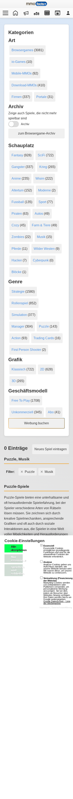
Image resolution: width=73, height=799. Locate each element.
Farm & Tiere (41, 225)
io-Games (19, 61)
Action (16, 338)
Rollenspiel (20, 303)
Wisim (39, 178)
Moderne (44, 190)
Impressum (45, 607)
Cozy (15, 225)
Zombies (18, 237)
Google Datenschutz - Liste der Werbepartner (56, 602)
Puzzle (44, 326)
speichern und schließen (17, 570)
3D (14, 381)
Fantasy (17, 155)
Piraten (17, 213)
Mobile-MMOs (22, 73)
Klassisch (19, 369)
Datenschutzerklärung (62, 607)
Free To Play (21, 400)
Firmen (17, 97)
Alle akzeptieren (17, 548)
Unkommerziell (22, 412)
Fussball (18, 202)
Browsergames (22, 50)
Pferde (16, 248)
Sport (42, 202)
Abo (51, 412)
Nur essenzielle (17, 558)
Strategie (18, 291)
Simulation (19, 315)
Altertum (18, 190)
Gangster (18, 167)
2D (42, 369)
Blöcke (16, 272)
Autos (39, 213)
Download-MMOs (24, 85)
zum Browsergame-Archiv (36, 133)
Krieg (43, 167)
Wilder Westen (44, 248)
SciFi (41, 155)
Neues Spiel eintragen (50, 449)
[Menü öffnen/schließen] (5, 13)
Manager (18, 326)
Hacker (17, 260)
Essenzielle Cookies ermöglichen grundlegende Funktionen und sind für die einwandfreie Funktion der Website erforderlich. (56, 551)
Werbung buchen (36, 423)
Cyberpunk (41, 260)
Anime (16, 178)
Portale (41, 97)
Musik (41, 237)
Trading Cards (43, 338)
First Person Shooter (26, 349)
